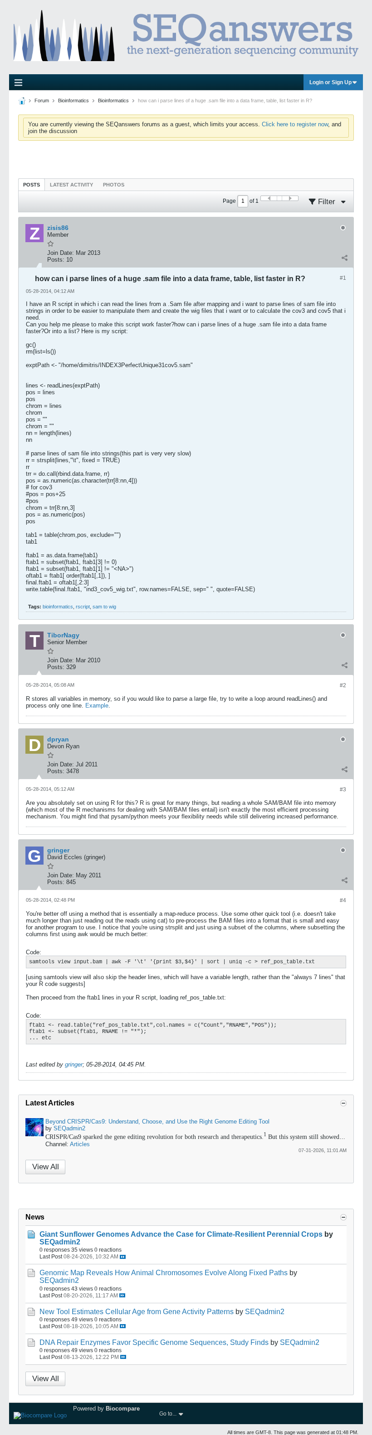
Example (96, 705)
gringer (74, 1064)
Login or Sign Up (330, 82)
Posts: (55, 259)
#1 (343, 278)
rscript (83, 606)
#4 (343, 900)
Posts (31, 184)
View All (45, 1166)
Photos (113, 184)
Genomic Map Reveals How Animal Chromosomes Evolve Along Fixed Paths (163, 1273)
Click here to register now (295, 124)
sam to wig (104, 606)
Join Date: (60, 252)
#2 (343, 685)
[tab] (31, 184)
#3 (343, 789)
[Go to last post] (123, 1257)
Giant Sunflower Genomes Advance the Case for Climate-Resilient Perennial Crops (181, 1234)
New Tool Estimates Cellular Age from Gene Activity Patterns (136, 1311)
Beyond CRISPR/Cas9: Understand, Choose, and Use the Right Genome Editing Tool (157, 1121)
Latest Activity (71, 184)
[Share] (344, 257)
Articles (80, 1144)
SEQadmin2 (69, 1128)
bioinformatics (58, 606)
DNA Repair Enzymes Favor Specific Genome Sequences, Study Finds (154, 1342)
